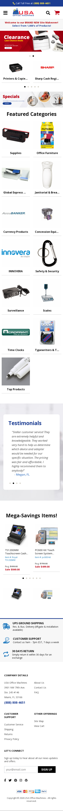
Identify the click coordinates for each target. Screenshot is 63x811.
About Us (39, 682)
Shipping (8, 729)
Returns (8, 734)
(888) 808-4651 (41, 3)
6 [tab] (40, 578)
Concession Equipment (48, 232)
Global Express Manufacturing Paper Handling (16, 192)
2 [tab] (33, 56)
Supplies (15, 153)
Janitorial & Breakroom (48, 192)
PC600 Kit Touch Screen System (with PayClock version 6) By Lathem (44, 551)
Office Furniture (47, 153)
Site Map (39, 721)
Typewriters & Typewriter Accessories (48, 350)
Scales (47, 310)
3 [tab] (31, 86)
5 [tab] (38, 86)
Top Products (16, 389)
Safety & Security (47, 271)
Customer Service (13, 724)
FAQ (36, 692)
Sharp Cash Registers (48, 78)
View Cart (39, 726)
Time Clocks (16, 350)
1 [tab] (30, 56)
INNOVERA (16, 271)
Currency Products (15, 232)
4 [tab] (35, 86)
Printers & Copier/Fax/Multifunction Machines (16, 78)
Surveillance (16, 310)
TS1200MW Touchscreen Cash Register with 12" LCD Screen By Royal (15, 551)
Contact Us (40, 687)
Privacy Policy (11, 739)
